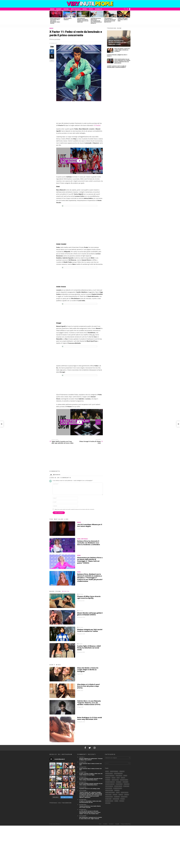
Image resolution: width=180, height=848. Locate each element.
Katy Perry (127, 784)
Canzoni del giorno (110, 775)
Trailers (123, 798)
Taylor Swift (108, 798)
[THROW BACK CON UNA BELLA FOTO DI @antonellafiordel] (59, 766)
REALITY (121, 794)
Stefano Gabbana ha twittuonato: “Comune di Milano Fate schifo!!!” (91, 759)
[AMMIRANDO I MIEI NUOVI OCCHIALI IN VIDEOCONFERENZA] (52, 779)
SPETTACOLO (75, 9)
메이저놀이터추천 (82, 762)
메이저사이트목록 (82, 787)
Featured (108, 777)
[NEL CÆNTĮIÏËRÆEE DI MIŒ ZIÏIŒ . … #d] (72, 772)
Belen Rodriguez (114, 771)
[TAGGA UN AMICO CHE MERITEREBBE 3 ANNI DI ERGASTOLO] (72, 785)
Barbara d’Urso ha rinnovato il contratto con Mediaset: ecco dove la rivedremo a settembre (88, 542)
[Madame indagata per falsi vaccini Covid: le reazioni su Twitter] (62, 634)
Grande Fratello (124, 779)
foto (118, 777)
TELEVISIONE (116, 798)
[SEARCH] (125, 9)
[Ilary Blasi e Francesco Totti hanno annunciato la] (59, 785)
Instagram (119, 781)
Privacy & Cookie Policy (125, 823)
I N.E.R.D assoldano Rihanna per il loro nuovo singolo (89, 525)
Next (129, 17)
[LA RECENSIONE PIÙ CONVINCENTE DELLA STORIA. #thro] (52, 792)
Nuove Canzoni (125, 792)
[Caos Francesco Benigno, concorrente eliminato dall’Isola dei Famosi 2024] (83, 14)
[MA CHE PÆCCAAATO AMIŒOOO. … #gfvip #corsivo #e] (66, 772)
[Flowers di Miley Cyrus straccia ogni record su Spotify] (62, 601)
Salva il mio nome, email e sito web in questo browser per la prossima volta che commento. (74, 509)
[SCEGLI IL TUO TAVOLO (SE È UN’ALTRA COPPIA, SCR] (52, 766)
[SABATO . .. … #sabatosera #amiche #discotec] (59, 792)
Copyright (117, 823)
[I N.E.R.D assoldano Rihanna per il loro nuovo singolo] (62, 528)
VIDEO (116, 800)
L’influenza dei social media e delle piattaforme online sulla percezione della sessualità (96, 21)
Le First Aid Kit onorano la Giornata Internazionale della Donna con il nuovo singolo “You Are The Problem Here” (89, 812)
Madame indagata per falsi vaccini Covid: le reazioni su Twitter (89, 630)
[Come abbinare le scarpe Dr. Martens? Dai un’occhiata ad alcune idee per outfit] (110, 14)
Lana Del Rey (109, 788)
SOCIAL (66, 9)
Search (129, 763)
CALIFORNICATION (118, 773)
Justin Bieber (119, 784)
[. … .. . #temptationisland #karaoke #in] (66, 779)
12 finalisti (97, 125)
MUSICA (79, 522)
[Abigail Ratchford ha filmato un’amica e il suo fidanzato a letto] (118, 38)
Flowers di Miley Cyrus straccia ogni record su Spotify (88, 597)
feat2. (125, 775)
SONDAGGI (117, 796)
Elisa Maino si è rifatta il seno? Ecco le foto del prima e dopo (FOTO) (88, 686)
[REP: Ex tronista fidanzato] (69, 14)
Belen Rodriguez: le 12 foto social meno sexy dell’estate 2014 (89, 718)
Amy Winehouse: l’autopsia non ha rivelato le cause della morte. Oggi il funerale (90, 818)
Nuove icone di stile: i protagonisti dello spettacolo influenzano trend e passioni (55, 21)
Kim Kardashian (109, 786)
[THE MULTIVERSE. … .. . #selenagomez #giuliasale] (66, 785)
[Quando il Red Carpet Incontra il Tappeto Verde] (123, 14)
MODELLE (117, 790)
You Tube (108, 803)
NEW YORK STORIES (110, 792)
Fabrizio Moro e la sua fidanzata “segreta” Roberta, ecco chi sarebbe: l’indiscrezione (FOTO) (89, 702)
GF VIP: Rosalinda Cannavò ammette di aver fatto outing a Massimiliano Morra (91, 779)
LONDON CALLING (118, 788)
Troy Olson (81, 757)
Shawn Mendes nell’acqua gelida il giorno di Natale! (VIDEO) (90, 614)
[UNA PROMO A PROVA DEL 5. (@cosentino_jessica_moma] (66, 792)
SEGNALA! (98, 9)
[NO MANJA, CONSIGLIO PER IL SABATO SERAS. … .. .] (72, 766)
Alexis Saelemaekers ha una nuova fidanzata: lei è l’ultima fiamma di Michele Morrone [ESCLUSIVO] (122, 61)
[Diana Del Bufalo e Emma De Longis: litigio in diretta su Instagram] (62, 674)
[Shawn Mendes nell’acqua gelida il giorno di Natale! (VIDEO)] (62, 617)
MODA (85, 9)
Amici (107, 771)
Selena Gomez (109, 796)
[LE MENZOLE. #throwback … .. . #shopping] (59, 779)
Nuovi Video (108, 794)
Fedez (114, 777)
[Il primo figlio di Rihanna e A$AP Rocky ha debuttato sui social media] (62, 650)
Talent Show (124, 796)
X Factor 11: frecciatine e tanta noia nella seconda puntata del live (90, 801)
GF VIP (123, 777)
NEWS (52, 9)
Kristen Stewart (118, 786)
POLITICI (115, 794)
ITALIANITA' (126, 781)
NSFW (118, 792)
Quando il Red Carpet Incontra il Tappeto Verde (123, 19)
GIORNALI (108, 779)
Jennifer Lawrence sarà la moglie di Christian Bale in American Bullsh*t (116, 66)
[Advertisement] (79, 112)
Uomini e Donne (109, 800)
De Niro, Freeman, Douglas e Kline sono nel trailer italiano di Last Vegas (90, 774)
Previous (50, 17)
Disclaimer (111, 823)
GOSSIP (58, 9)
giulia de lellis (116, 779)
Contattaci (105, 823)
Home (100, 823)
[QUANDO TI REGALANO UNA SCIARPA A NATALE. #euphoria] (52, 772)
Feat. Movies (119, 775)
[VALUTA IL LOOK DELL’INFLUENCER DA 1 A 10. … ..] (52, 785)
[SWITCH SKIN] (129, 9)
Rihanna (127, 794)
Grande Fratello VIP (110, 781)
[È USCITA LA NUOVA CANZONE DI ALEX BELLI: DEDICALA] (72, 779)
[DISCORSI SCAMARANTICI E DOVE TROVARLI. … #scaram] (72, 792)
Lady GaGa (126, 786)
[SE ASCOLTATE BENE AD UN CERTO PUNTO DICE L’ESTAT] (66, 766)
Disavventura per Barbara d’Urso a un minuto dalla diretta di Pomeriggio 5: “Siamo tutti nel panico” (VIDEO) (89, 560)
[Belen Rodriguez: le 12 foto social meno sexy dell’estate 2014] (62, 729)
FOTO (91, 9)
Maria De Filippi (109, 790)
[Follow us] (127, 9)
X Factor (122, 800)
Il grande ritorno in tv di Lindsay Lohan (89, 788)
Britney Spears (109, 773)
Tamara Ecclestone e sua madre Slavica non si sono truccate (90, 806)
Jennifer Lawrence (110, 784)
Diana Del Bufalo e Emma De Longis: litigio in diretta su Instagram (87, 669)
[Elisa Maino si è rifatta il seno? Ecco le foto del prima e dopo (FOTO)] (62, 691)
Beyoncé (122, 771)
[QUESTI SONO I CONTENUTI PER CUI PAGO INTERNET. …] (59, 772)
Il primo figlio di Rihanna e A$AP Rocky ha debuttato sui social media (89, 647)
